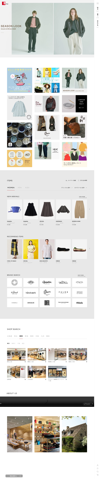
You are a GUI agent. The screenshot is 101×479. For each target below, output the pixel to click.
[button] (89, 209)
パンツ (73, 223)
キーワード (72, 180)
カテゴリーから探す (79, 187)
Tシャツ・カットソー (27, 262)
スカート (41, 223)
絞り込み (83, 180)
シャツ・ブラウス (27, 223)
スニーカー (58, 262)
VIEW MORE (82, 196)
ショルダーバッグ (10, 223)
